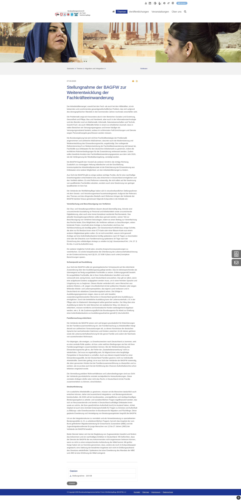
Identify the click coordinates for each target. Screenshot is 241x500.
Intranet (183, 3)
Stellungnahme (78, 476)
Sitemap (145, 492)
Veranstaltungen (160, 11)
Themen (79, 69)
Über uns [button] (177, 11)
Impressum (155, 492)
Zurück (72, 483)
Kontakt (137, 492)
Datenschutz (168, 492)
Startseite (70, 69)
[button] (185, 12)
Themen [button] (121, 11)
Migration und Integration (94, 69)
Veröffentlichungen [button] (139, 11)
